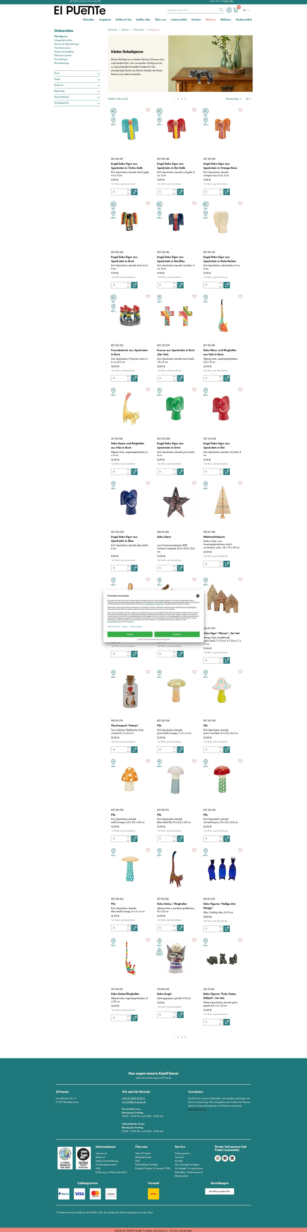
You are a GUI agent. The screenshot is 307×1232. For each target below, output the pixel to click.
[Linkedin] (232, 1158)
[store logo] (67, 10)
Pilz (159, 725)
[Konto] (230, 12)
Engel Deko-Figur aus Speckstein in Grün (170, 445)
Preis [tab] (56, 73)
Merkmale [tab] (59, 91)
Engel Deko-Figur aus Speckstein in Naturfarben (219, 259)
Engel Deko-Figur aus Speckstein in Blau (124, 539)
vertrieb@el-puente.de (134, 1102)
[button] (246, 10)
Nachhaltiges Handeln (146, 1165)
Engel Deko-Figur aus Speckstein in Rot (216, 445)
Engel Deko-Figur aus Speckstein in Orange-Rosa (220, 166)
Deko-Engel (164, 994)
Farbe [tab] (57, 79)
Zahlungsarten (182, 1153)
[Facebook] (225, 1158)
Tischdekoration (62, 48)
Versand (179, 1157)
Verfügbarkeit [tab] (61, 103)
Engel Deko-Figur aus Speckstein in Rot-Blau (171, 259)
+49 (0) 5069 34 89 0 (133, 1098)
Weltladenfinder (143, 1157)
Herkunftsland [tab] (61, 97)
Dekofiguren (61, 36)
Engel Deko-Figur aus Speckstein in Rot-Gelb (171, 166)
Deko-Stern (164, 537)
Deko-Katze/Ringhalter (125, 994)
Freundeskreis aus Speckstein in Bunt (129, 352)
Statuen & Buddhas (64, 52)
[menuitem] (88, 19)
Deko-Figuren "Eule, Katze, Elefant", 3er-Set (219, 996)
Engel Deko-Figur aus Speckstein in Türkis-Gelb (126, 166)
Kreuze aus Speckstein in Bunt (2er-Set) (176, 352)
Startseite (113, 30)
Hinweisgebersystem (106, 1165)
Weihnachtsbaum (214, 537)
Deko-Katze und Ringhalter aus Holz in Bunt (127, 445)
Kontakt (179, 1161)
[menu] (153, 20)
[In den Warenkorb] (134, 192)
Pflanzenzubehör (63, 55)
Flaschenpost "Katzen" (125, 725)
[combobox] (195, 10)
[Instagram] (218, 1158)
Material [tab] (58, 85)
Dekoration (139, 30)
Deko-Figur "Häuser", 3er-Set (221, 633)
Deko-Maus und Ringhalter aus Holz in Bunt (219, 352)
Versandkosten (130, 184)
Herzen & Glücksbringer (66, 44)
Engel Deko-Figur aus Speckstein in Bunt (124, 259)
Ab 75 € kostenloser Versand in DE (85, 1)
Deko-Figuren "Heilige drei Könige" (219, 906)
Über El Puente (143, 1153)
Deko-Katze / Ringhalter (172, 904)
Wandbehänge (61, 63)
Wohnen (126, 30)
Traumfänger (61, 59)
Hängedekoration (63, 40)
